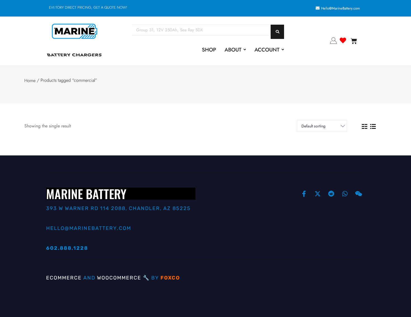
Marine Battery (86, 193)
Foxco (170, 278)
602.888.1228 (67, 248)
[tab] (364, 126)
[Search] (277, 32)
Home (30, 80)
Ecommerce (64, 278)
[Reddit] (331, 194)
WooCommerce (119, 278)
